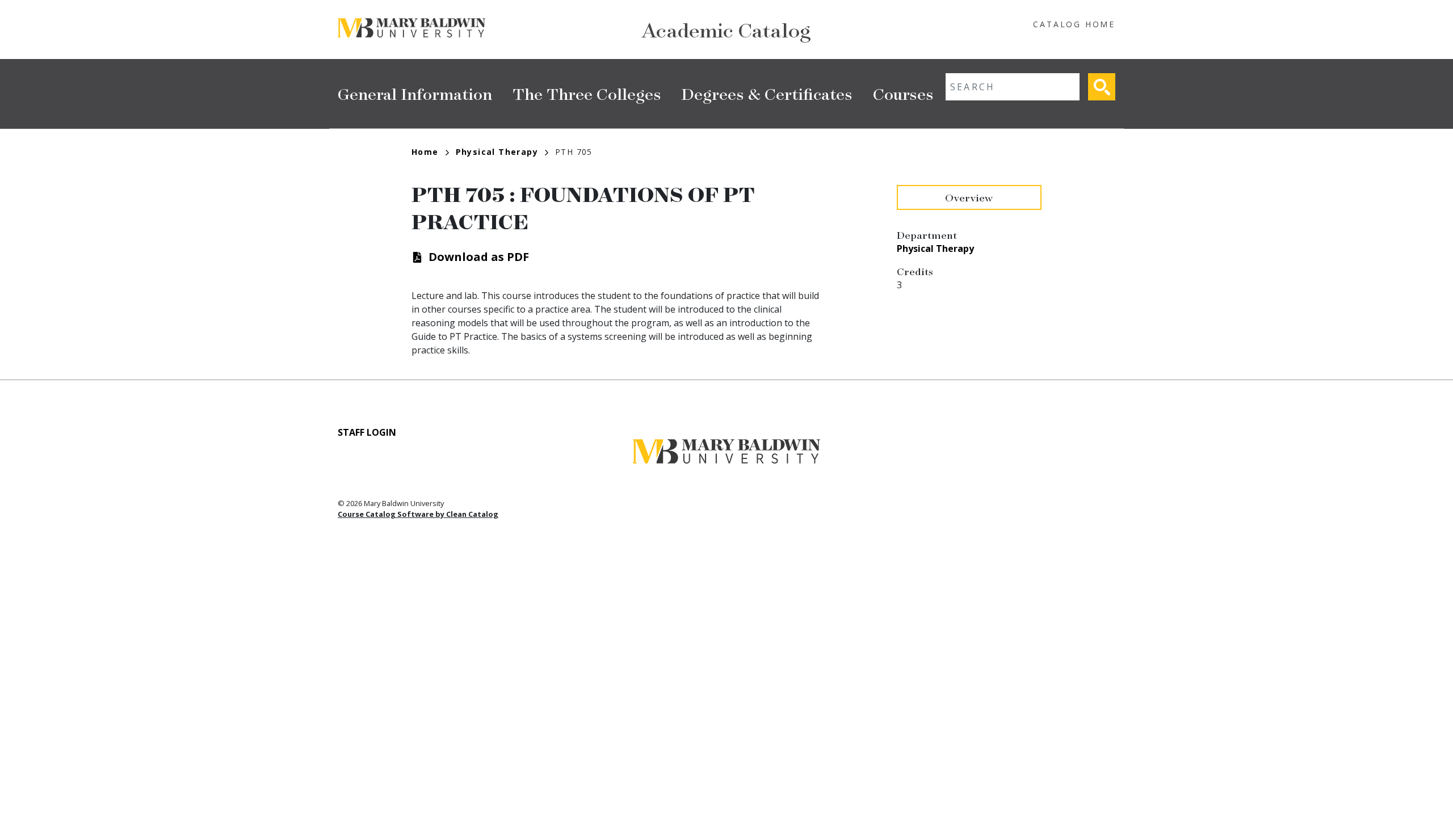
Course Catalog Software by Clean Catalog (418, 514)
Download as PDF (479, 256)
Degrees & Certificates (767, 93)
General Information (415, 93)
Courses (903, 93)
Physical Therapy (497, 151)
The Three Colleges (587, 93)
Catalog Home (1074, 24)
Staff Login (367, 432)
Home (425, 151)
